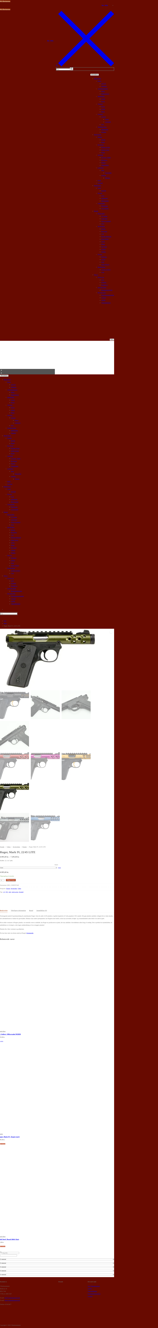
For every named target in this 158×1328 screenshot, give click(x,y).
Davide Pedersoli (106, 236)
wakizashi (108, 122)
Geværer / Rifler (106, 157)
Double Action (105, 147)
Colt (102, 234)
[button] (27, 370)
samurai (103, 117)
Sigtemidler (108, 173)
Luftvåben (101, 168)
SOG (102, 224)
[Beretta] (62, 1303)
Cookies (103, 297)
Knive (99, 81)
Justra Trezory (105, 264)
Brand (31, 910)
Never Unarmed (106, 221)
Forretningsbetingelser (107, 295)
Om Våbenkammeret (94, 1286)
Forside (2, 847)
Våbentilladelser (106, 303)
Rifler (99, 180)
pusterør (103, 175)
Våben (9, 847)
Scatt (102, 262)
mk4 (10, 892)
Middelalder (101, 96)
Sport (99, 188)
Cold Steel (104, 218)
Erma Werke (105, 239)
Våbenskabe (101, 203)
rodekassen (104, 198)
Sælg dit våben (102, 287)
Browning (104, 231)
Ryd (59, 867)
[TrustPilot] (96, 1302)
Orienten (100, 114)
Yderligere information (18, 910)
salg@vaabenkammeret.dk (12, 1300)
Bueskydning (101, 267)
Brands (96, 211)
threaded (21, 892)
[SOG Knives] (62, 1292)
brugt (102, 196)
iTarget (103, 259)
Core (102, 272)
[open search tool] (85, 66)
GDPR (103, 300)
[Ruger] (4, 904)
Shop (5, 623)
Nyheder (103, 282)
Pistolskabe (104, 206)
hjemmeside (30, 933)
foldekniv (104, 86)
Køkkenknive (105, 94)
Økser (103, 91)
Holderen (104, 257)
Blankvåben (97, 78)
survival (103, 83)
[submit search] (71, 69)
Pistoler (100, 137)
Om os (96, 275)
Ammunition (105, 165)
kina (102, 124)
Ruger (103, 142)
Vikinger (100, 104)
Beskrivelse (4, 910)
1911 (6, 892)
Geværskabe (105, 208)
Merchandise (105, 201)
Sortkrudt (100, 155)
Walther (103, 252)
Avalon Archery (106, 269)
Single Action (105, 150)
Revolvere (101, 145)
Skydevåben (97, 134)
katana (107, 119)
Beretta (103, 140)
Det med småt (102, 292)
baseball (103, 190)
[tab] (4, 910)
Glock (103, 241)
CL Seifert (104, 216)
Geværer (100, 183)
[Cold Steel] (71, 1320)
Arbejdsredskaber (103, 89)
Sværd (103, 99)
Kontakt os (104, 285)
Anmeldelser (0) (41, 910)
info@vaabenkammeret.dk (12, 1298)
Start (5, 621)
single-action (15, 892)
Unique (103, 249)
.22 (4, 892)
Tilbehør (107, 178)
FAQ (102, 280)
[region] (27, 357)
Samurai (103, 132)
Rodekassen (97, 185)
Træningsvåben (102, 127)
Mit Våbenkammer (5, 1)
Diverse (100, 193)
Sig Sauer (104, 247)
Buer (102, 170)
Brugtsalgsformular (106, 290)
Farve (56, 865)
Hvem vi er (101, 277)
